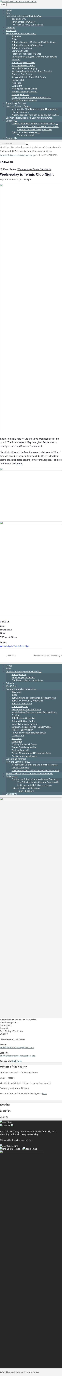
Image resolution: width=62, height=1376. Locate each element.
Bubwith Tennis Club (22, 703)
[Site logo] (18, 1)
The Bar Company (20, 767)
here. (19, 463)
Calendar (10, 683)
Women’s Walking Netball (24, 747)
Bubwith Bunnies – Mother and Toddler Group (34, 697)
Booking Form (19, 674)
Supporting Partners (16, 758)
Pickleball (11, 655)
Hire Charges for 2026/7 (23, 677)
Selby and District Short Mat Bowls (29, 732)
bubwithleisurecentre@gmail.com (17, 155)
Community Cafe (20, 706)
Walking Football (20, 750)
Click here (16, 1060)
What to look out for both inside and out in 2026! (35, 770)
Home (9, 665)
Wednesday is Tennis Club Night (15, 646)
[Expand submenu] (40, 16)
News (8, 668)
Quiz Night (17, 741)
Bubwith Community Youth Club (27, 700)
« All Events (6, 161)
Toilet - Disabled (25, 790)
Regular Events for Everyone (20, 688)
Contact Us (11, 793)
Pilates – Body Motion (22, 729)
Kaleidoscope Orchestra (23, 718)
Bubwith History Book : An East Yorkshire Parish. (29, 773)
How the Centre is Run (17, 761)
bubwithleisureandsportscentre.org (17, 1055)
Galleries (10, 776)
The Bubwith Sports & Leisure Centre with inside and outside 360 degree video (38, 783)
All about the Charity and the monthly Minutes (35, 764)
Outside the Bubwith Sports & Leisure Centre (34, 779)
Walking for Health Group (24, 744)
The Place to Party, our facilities (27, 680)
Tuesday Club (18, 735)
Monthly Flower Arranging (24, 723)
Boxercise (16, 691)
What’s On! (11, 686)
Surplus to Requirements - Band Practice (31, 726)
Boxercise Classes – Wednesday (47, 655)
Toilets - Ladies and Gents (24, 787)
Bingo (14, 694)
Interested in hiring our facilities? (22, 671)
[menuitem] (9, 10)
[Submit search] (27, 144)
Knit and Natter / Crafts (23, 721)
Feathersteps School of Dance (26, 709)
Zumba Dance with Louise (24, 755)
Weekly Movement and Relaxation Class (31, 753)
